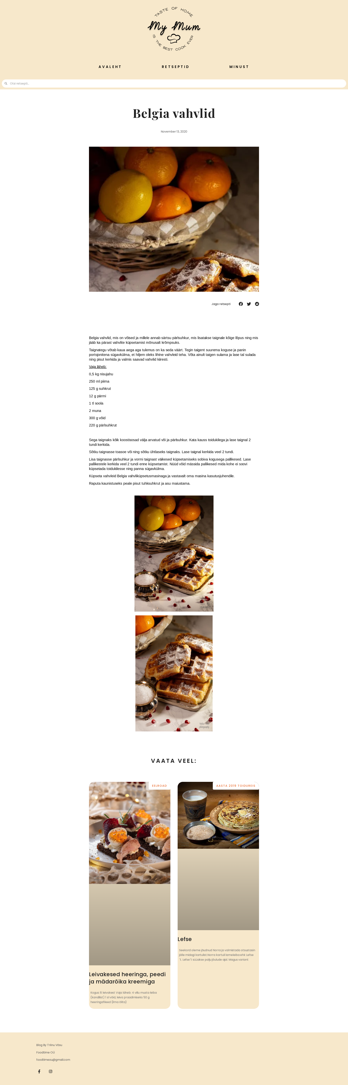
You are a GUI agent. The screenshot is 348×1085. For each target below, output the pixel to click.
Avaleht (110, 66)
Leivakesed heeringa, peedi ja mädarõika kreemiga (127, 977)
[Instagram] (51, 1072)
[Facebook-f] (39, 1072)
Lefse (185, 939)
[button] (241, 304)
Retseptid (176, 66)
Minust (239, 66)
